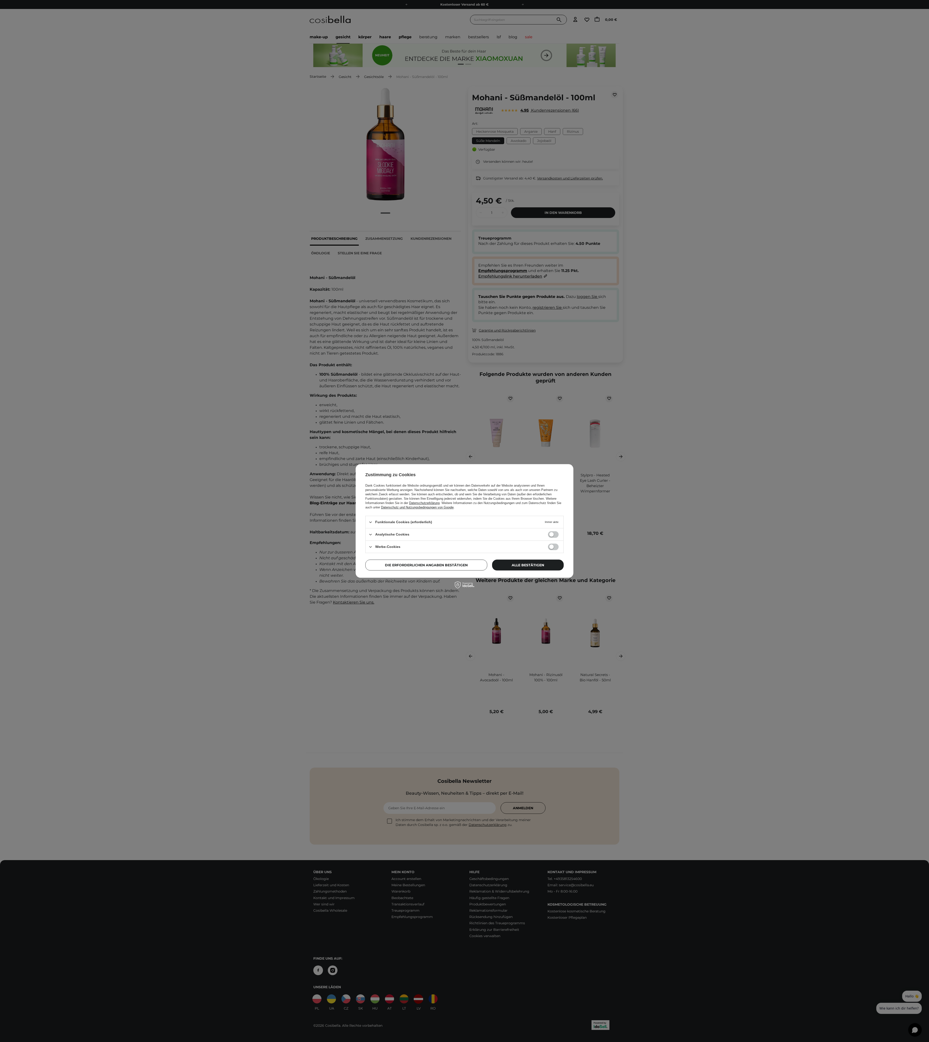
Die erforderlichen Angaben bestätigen (426, 565)
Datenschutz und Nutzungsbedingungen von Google (417, 507)
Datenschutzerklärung (424, 503)
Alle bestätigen (528, 565)
